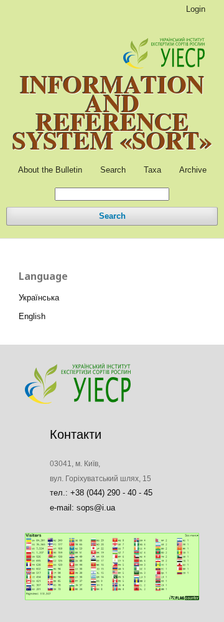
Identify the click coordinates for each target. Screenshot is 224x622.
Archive (193, 170)
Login (195, 9)
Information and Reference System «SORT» (112, 112)
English (32, 316)
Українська (39, 297)
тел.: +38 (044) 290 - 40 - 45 (101, 492)
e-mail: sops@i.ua (82, 507)
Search (113, 170)
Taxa (152, 170)
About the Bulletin (50, 170)
